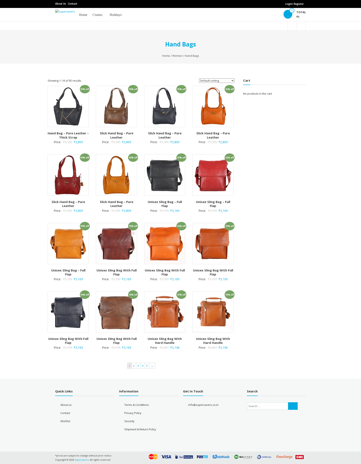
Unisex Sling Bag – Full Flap (165, 204)
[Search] (293, 406)
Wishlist (65, 421)
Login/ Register (294, 4)
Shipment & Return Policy (140, 429)
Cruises (97, 15)
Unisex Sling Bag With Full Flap (117, 272)
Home (83, 15)
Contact (72, 3)
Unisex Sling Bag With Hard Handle (165, 341)
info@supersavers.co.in (203, 405)
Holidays (116, 15)
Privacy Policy (132, 413)
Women (177, 56)
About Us (60, 3)
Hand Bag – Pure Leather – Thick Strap (68, 135)
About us (66, 405)
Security (129, 421)
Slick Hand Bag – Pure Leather (116, 135)
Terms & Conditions (136, 405)
